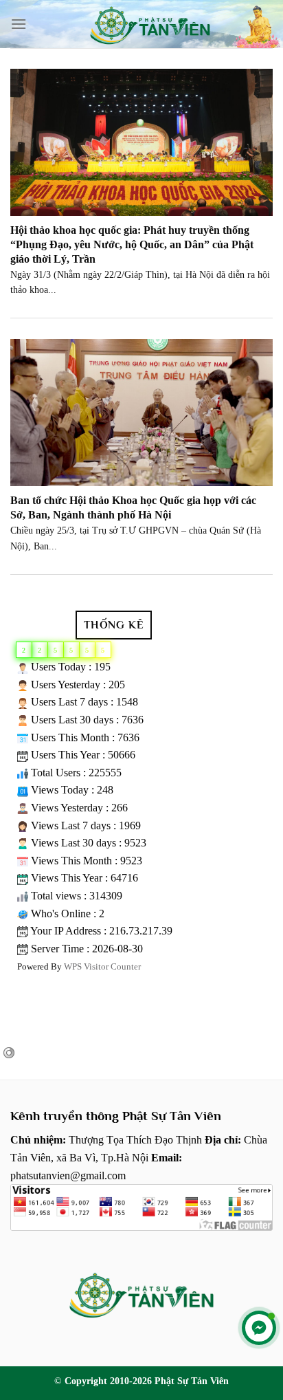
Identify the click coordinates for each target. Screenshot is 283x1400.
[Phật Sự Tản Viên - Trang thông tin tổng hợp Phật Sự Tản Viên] (149, 24)
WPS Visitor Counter (102, 967)
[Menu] (18, 24)
